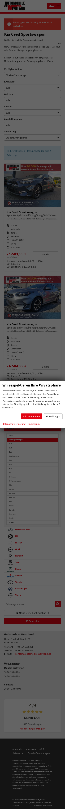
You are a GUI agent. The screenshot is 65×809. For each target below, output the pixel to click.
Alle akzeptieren (31, 416)
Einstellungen (53, 416)
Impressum (34, 423)
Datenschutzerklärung (13, 423)
